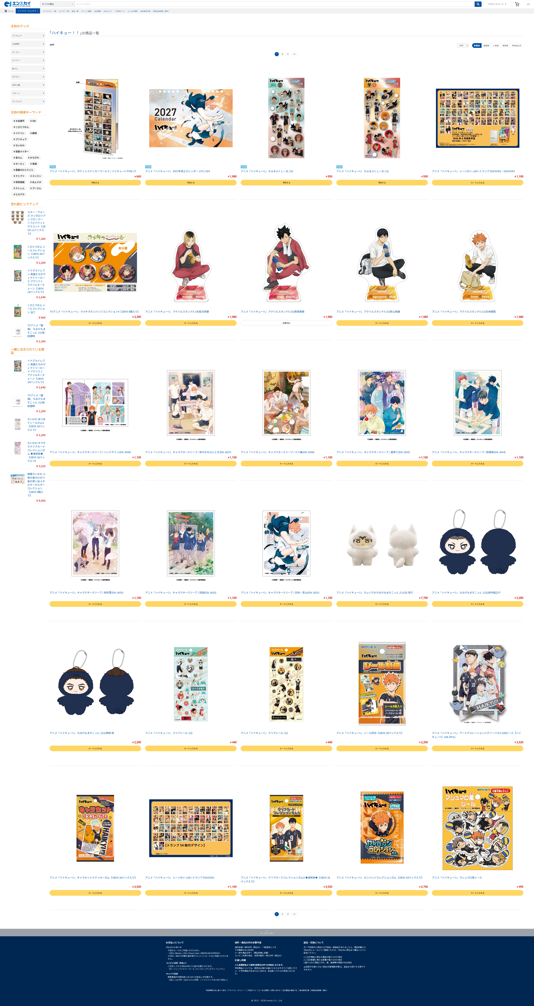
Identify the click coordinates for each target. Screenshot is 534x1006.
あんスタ (36, 182)
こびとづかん (22, 127)
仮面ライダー (22, 151)
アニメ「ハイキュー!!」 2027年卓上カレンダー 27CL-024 (177, 171)
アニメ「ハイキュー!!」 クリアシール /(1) (264, 733)
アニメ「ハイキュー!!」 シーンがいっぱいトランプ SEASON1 (179, 877)
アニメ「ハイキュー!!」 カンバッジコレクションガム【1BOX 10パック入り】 (380, 877)
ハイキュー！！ (66, 32)
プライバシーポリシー (236, 990)
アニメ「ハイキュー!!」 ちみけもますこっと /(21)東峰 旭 (82, 733)
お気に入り (108, 11)
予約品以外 (516, 45)
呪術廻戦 (20, 182)
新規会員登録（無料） (161, 11)
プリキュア (21, 139)
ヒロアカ (20, 194)
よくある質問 (133, 11)
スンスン (36, 176)
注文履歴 (97, 11)
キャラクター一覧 (49, 11)
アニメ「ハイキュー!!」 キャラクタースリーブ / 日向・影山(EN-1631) (280, 592)
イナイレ (20, 133)
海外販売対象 (145, 11)
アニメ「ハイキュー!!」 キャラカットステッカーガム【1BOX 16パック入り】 (93, 877)
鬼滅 (34, 163)
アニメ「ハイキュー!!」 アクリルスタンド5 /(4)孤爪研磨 (177, 311)
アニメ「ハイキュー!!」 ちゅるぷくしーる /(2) (267, 171)
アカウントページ (496, 4)
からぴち (34, 157)
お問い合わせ (275, 990)
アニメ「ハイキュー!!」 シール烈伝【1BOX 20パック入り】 (370, 733)
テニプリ (20, 176)
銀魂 (34, 133)
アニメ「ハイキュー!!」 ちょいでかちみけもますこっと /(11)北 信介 (374, 592)
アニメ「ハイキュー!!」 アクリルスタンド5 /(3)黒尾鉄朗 (272, 311)
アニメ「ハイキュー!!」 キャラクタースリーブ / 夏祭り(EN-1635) (373, 452)
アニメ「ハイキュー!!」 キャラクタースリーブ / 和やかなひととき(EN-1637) (188, 452)
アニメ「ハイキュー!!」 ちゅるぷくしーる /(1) (362, 171)
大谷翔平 (20, 120)
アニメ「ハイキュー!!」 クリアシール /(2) (168, 733)
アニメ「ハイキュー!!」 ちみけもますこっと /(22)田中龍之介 (466, 592)
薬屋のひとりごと (24, 169)
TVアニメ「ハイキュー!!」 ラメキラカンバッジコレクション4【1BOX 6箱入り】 (95, 311)
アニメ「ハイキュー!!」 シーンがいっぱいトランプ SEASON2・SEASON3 (473, 171)
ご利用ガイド (120, 11)
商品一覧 (75, 11)
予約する (95, 182)
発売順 (505, 45)
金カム (19, 157)
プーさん (36, 188)
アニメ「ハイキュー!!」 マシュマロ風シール (457, 877)
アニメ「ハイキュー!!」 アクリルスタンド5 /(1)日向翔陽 (464, 311)
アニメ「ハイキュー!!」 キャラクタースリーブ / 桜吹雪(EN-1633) (86, 592)
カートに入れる (477, 182)
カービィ (20, 163)
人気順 (496, 45)
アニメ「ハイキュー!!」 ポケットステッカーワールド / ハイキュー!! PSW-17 (93, 171)
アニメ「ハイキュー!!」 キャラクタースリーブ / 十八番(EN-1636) (277, 452)
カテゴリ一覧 (64, 11)
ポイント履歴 (86, 11)
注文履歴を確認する (289, 990)
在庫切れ (286, 323)
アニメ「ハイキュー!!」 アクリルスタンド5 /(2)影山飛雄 (368, 311)
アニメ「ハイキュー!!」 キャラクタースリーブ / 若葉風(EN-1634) (469, 452)
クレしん (20, 188)
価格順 (486, 45)
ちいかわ (20, 145)
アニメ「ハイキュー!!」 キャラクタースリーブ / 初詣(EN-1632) (180, 592)
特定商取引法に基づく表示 (216, 990)
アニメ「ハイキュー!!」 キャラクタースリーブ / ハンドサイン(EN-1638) (90, 452)
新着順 (477, 45)
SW (34, 120)
